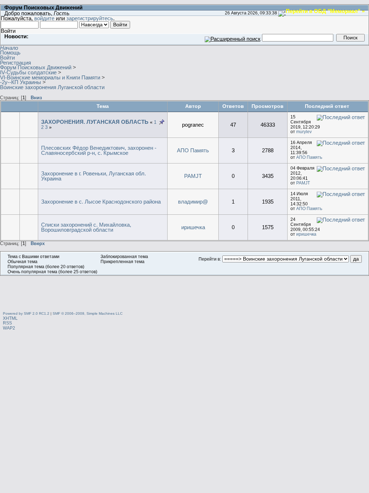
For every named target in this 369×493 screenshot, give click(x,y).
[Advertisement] (184, 292)
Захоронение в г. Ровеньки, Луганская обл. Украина (93, 176)
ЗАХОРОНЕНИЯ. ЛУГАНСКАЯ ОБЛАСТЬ (94, 122)
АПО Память (193, 150)
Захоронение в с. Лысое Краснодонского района (101, 201)
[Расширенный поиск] (233, 37)
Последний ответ (328, 106)
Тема (103, 106)
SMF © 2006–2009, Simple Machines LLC (88, 313)
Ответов (233, 106)
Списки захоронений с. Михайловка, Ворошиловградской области (86, 227)
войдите (44, 18)
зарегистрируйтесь (89, 18)
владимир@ (193, 201)
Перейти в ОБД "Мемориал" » (325, 11)
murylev (304, 131)
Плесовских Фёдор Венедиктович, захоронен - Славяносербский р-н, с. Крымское (98, 150)
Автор (193, 106)
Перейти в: (210, 259)
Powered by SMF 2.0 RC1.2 (26, 313)
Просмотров (268, 106)
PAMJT (193, 176)
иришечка (193, 227)
